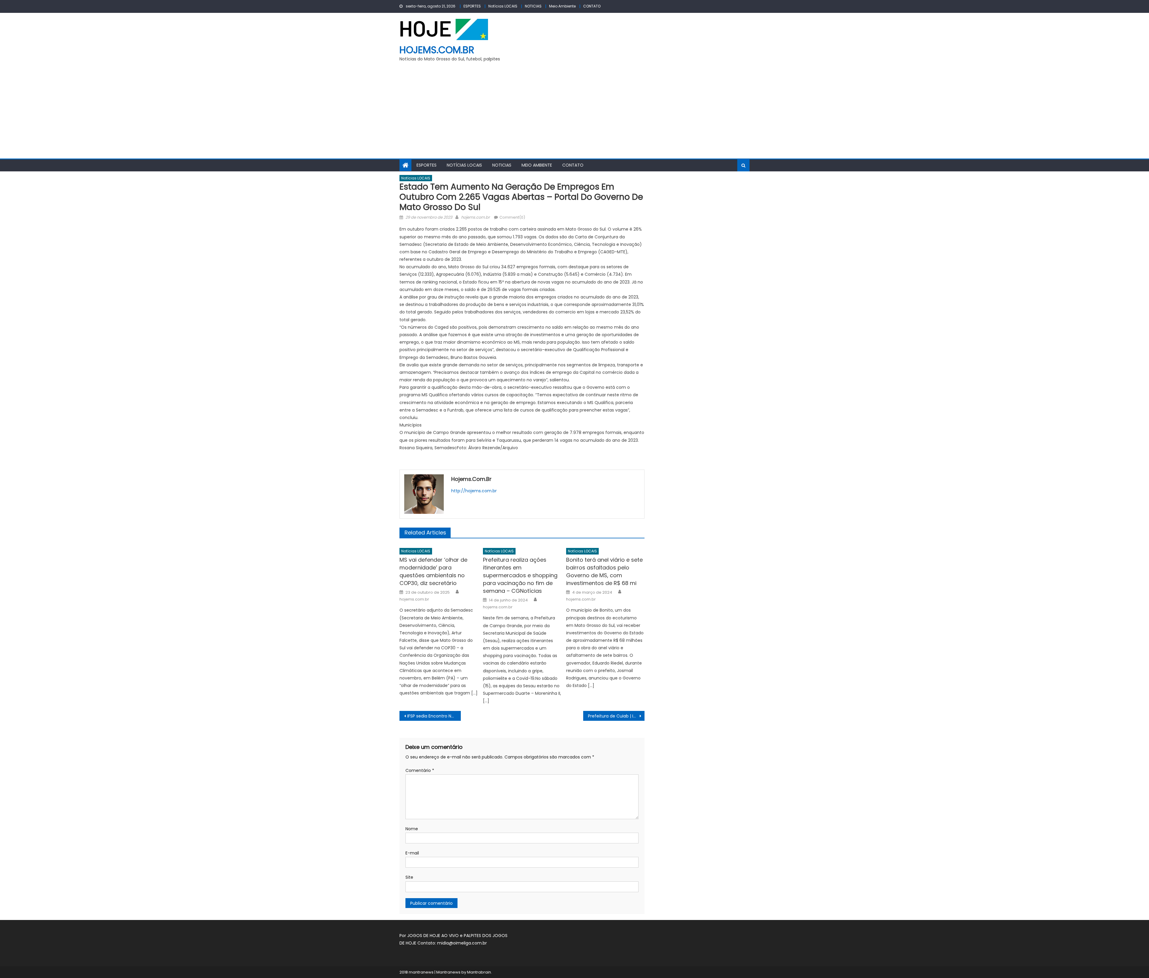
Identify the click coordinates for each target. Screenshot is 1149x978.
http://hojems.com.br (474, 491)
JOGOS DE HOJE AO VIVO (433, 936)
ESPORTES (472, 6)
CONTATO (592, 6)
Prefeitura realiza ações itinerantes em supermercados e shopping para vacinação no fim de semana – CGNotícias (520, 575)
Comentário (419, 770)
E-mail (412, 853)
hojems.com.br (436, 50)
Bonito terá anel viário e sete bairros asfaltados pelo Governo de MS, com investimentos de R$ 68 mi (604, 571)
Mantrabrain (479, 972)
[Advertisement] (574, 114)
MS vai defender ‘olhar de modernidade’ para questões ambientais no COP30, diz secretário (433, 571)
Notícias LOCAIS (502, 6)
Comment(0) (512, 217)
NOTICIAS (533, 6)
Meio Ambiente (562, 6)
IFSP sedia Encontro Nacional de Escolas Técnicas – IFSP (434, 716)
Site (409, 877)
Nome (411, 829)
